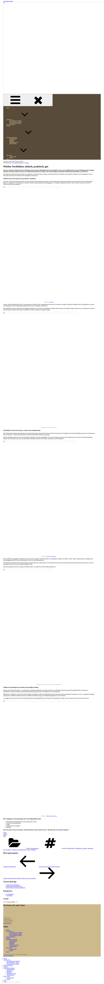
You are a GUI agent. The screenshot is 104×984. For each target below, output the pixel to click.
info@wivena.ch (7, 923)
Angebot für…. (9, 119)
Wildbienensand (13, 138)
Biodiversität (71, 848)
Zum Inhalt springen (8, 1)
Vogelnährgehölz (22, 849)
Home (7, 107)
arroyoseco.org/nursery (51, 556)
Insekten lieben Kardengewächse (14, 886)
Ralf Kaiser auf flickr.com (51, 816)
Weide (28, 849)
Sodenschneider (13, 143)
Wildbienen (33, 849)
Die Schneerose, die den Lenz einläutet (15, 887)
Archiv (5, 902)
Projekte (8, 125)
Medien (11, 157)
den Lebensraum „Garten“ (15, 122)
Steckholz (8, 849)
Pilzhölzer (11, 141)
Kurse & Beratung (10, 124)
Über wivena (9, 155)
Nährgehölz (90, 848)
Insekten (85, 848)
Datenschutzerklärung (8, 955)
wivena (27, 162)
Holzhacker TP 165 (13, 142)
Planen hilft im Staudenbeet (12, 885)
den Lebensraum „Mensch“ (15, 120)
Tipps (7, 159)
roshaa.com (51, 302)
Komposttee (12, 139)
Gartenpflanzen (35, 848)
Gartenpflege (9, 895)
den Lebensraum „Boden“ (15, 123)
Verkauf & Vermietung (11, 137)
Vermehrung (15, 849)
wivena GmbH (12, 156)
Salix (4, 849)
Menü (51, 105)
